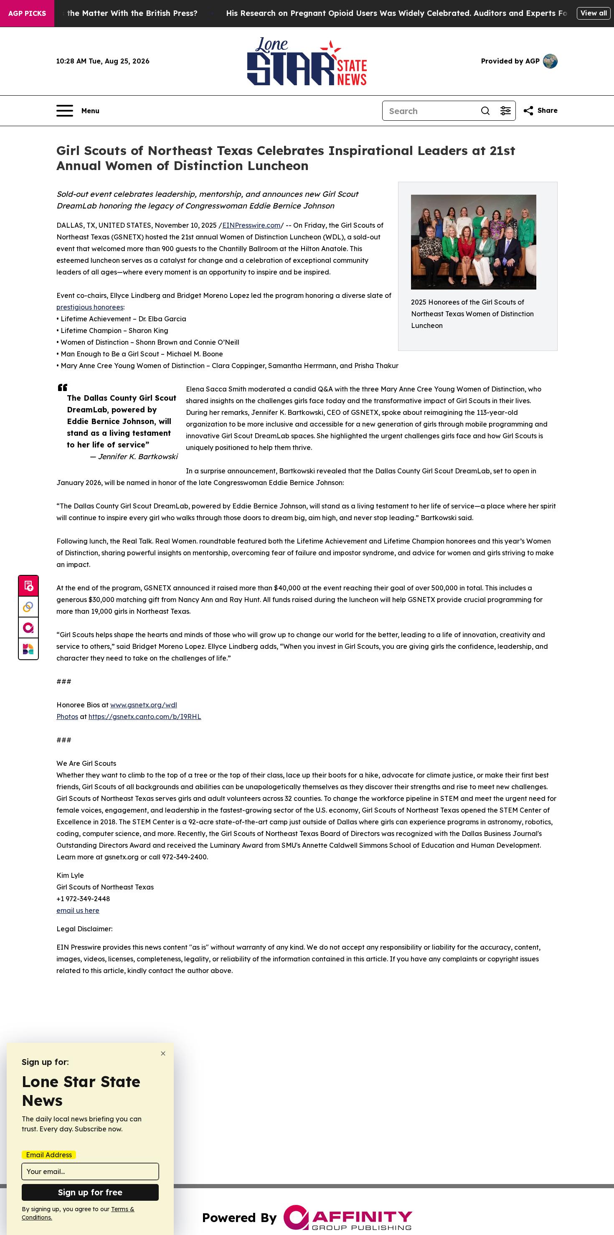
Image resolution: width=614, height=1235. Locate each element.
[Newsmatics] (28, 648)
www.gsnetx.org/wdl (143, 705)
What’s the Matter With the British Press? (118, 13)
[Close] (163, 1053)
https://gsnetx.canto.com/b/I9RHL (145, 716)
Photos (67, 716)
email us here (77, 910)
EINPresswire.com (251, 225)
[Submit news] (28, 586)
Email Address (49, 1155)
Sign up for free (90, 1192)
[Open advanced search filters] (505, 110)
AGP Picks (27, 13)
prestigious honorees (89, 307)
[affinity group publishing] (28, 628)
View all (594, 13)
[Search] (485, 110)
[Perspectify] (28, 607)
